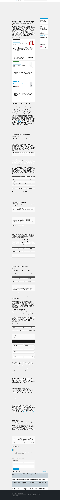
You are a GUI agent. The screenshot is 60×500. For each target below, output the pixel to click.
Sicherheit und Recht (42, 31)
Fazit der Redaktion (42, 33)
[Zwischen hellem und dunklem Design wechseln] (47, 0)
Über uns (39, 494)
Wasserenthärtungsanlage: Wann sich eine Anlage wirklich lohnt (43, 479)
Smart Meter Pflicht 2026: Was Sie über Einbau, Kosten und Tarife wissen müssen (34, 480)
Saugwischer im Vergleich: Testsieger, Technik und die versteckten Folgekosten (24, 489)
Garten (33, 493)
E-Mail (27, 461)
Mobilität (34, 495)
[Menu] (12, 0)
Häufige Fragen (41, 32)
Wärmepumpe (19, 121)
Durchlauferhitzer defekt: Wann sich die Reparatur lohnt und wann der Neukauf (16, 480)
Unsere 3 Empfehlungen (42, 20)
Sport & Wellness (34, 494)
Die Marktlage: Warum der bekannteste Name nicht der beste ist (43, 22)
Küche (28, 495)
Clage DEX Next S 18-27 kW (17, 64)
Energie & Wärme (17, 446)
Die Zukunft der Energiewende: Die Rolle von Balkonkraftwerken (34, 488)
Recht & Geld (29, 493)
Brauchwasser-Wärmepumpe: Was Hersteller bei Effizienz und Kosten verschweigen (25, 480)
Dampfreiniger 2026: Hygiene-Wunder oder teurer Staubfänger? (43, 488)
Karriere (39, 495)
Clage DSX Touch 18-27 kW (16, 42)
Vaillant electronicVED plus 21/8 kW (18, 83)
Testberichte (39, 493)
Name (13, 461)
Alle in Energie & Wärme (45, 471)
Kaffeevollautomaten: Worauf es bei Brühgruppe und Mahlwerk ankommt (16, 489)
